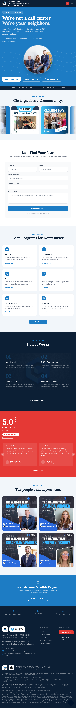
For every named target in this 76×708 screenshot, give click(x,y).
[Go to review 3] (37, 470)
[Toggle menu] (72, 3)
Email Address (13, 174)
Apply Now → (66, 632)
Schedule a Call (52, 79)
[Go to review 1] (33, 470)
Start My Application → (38, 400)
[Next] (73, 454)
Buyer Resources (45, 643)
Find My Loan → (38, 322)
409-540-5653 (9, 648)
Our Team (43, 637)
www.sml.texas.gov (66, 696)
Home (42, 631)
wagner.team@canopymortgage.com (17, 651)
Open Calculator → (38, 598)
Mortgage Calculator (46, 640)
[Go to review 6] (41, 470)
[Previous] (2, 454)
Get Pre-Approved (11, 79)
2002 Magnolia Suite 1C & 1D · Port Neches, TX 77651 (19, 654)
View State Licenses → (37, 674)
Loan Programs (45, 634)
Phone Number (44, 165)
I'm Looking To (13, 183)
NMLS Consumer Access (42, 690)
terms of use (19, 690)
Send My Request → (38, 208)
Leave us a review (7, 438)
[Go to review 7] (42, 470)
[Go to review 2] (34, 470)
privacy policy (9, 690)
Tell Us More (13, 191)
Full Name (11, 165)
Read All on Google (10, 434)
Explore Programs (31, 79)
